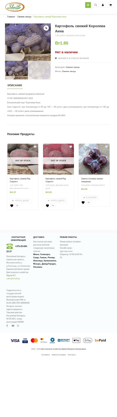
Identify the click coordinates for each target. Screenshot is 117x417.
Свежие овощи (24, 16)
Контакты (72, 355)
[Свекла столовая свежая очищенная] (94, 145)
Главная (11, 16)
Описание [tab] (15, 85)
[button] (90, 197)
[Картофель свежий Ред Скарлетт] (22, 145)
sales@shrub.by (13, 278)
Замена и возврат (59, 355)
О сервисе (46, 355)
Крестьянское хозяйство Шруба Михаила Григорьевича (63, 349)
